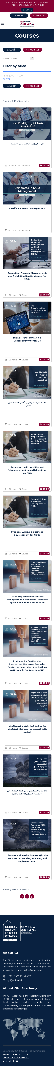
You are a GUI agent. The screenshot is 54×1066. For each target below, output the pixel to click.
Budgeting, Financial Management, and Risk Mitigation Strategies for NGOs (27, 276)
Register (40, 15)
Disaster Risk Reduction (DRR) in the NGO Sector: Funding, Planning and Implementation (27, 858)
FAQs (6, 1054)
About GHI (11, 953)
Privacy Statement (16, 1057)
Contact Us (20, 1054)
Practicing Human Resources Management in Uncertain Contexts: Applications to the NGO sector (27, 599)
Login (20, 15)
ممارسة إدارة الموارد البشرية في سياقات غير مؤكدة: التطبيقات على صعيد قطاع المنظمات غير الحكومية (27, 729)
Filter (7, 79)
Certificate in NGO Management (27, 208)
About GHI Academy (20, 988)
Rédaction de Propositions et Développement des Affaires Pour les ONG (27, 470)
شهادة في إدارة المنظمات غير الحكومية (27, 143)
